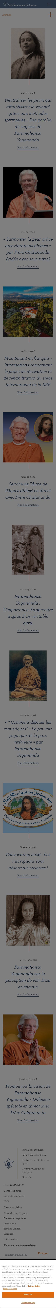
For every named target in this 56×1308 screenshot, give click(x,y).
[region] (28, 1283)
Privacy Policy (34, 1286)
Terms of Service (10, 1289)
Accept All (28, 1295)
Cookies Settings (28, 1303)
